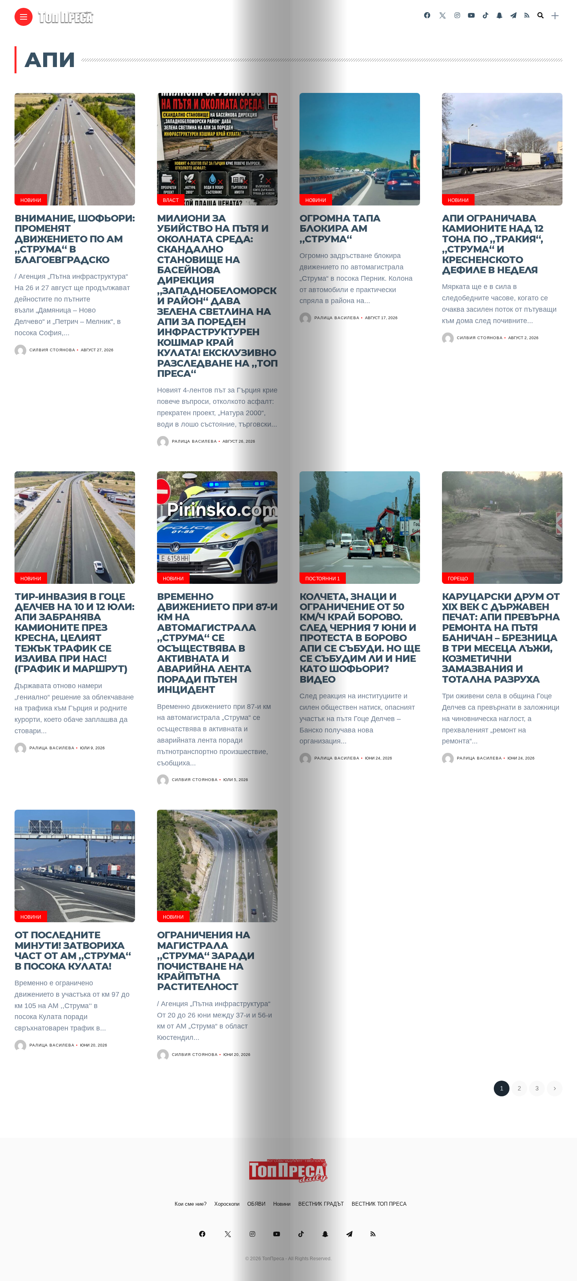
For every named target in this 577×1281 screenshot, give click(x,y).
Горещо (458, 578)
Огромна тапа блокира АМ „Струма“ (339, 229)
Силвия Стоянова (52, 350)
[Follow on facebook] (427, 15)
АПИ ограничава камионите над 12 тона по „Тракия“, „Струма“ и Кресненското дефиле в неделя (492, 244)
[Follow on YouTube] (471, 15)
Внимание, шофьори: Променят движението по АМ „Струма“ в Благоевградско (75, 239)
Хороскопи (226, 1204)
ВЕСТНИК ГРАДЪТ (321, 1204)
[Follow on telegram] (513, 15)
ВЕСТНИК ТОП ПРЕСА (379, 1204)
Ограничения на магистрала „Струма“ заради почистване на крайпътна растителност (205, 960)
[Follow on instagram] (457, 15)
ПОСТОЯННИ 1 (322, 578)
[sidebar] (555, 15)
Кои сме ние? (190, 1204)
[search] (540, 15)
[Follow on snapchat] (499, 15)
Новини (30, 200)
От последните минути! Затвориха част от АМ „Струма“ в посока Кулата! (73, 950)
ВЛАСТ (171, 200)
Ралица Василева (194, 441)
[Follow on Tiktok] (485, 15)
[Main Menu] (23, 17)
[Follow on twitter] (442, 15)
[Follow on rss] (527, 15)
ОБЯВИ (256, 1204)
